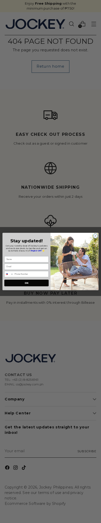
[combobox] (8, 274)
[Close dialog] (95, 236)
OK (26, 282)
